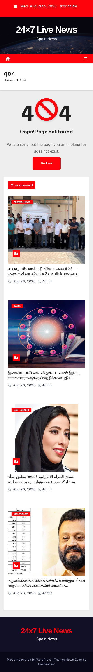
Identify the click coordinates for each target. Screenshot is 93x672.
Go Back (46, 163)
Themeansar (46, 664)
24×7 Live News (46, 30)
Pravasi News (22, 202)
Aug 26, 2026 (25, 281)
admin (46, 281)
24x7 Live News (46, 630)
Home (8, 80)
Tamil (17, 306)
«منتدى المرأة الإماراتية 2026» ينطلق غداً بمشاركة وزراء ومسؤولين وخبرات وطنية (41, 479)
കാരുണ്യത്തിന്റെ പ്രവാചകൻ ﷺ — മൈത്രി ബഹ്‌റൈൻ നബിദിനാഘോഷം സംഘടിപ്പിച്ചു (45, 273)
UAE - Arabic (21, 410)
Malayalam (21, 513)
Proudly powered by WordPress (29, 659)
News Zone (74, 659)
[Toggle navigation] (86, 58)
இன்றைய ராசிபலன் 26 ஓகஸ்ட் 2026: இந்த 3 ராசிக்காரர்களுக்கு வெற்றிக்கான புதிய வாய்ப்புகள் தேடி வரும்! (44, 377)
